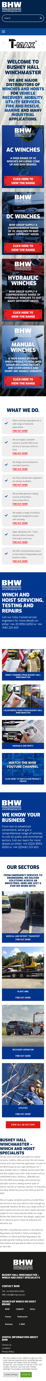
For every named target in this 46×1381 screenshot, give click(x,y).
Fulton (8, 1317)
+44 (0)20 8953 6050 (15, 1291)
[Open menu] (3, 31)
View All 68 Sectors (23, 1124)
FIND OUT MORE (23, 939)
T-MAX (22, 1324)
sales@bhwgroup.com (16, 1295)
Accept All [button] (26, 1374)
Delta (32, 1309)
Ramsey (9, 1324)
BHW (7, 1309)
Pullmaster (22, 1317)
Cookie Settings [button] (11, 1374)
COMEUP (20, 1309)
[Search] (41, 18)
